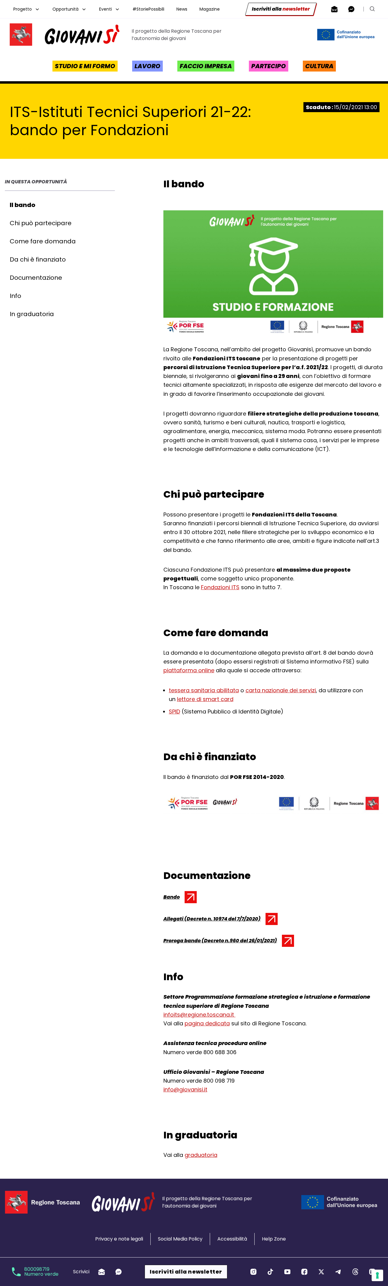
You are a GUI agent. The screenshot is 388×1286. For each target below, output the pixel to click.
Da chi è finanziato (38, 259)
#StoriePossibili (148, 9)
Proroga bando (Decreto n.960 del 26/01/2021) (220, 942)
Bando (178, 898)
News (181, 9)
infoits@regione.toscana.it (199, 1014)
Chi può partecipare (41, 223)
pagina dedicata (207, 1023)
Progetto (22, 9)
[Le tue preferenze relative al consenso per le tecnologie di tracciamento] (377, 1275)
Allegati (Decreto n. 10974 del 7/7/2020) (212, 920)
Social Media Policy (180, 1238)
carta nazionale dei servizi (281, 690)
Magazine (209, 9)
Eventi (105, 9)
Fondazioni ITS (220, 587)
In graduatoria (32, 314)
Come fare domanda (43, 241)
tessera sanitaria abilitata (204, 690)
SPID (174, 711)
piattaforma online (188, 670)
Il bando (22, 205)
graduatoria (201, 1155)
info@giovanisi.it (185, 1089)
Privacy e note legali (119, 1238)
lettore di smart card (205, 699)
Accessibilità (232, 1238)
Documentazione (36, 277)
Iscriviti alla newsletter (186, 1271)
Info (15, 296)
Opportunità (65, 9)
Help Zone (274, 1238)
